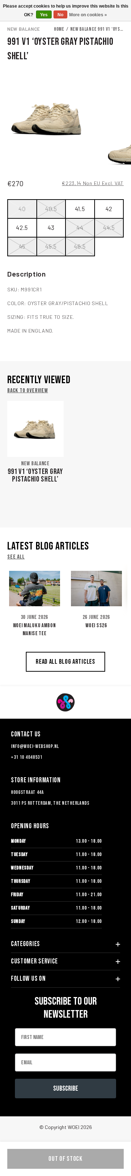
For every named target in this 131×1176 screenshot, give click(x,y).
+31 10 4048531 (27, 757)
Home (59, 29)
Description (26, 273)
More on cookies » (88, 14)
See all (16, 557)
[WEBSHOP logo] (65, 702)
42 (109, 208)
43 (51, 227)
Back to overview (27, 391)
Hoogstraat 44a (27, 792)
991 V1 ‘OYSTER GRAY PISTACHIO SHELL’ (35, 475)
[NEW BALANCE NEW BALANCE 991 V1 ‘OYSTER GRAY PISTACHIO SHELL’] (35, 429)
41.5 (80, 208)
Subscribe (65, 1088)
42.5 (22, 227)
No (60, 14)
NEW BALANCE (23, 29)
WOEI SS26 (96, 625)
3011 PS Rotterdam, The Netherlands (50, 803)
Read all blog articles (65, 662)
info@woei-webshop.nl (35, 746)
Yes (44, 14)
